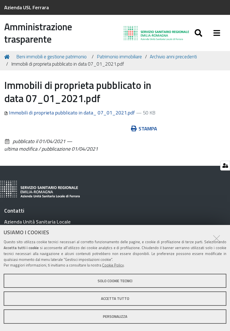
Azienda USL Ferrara (26, 7)
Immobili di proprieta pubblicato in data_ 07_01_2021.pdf (72, 112)
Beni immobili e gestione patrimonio (51, 56)
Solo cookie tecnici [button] (115, 281)
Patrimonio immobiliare (119, 56)
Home (8, 57)
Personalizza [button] (115, 316)
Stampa (148, 128)
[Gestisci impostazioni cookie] (225, 166)
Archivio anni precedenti (173, 56)
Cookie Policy (113, 265)
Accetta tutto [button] (115, 298)
